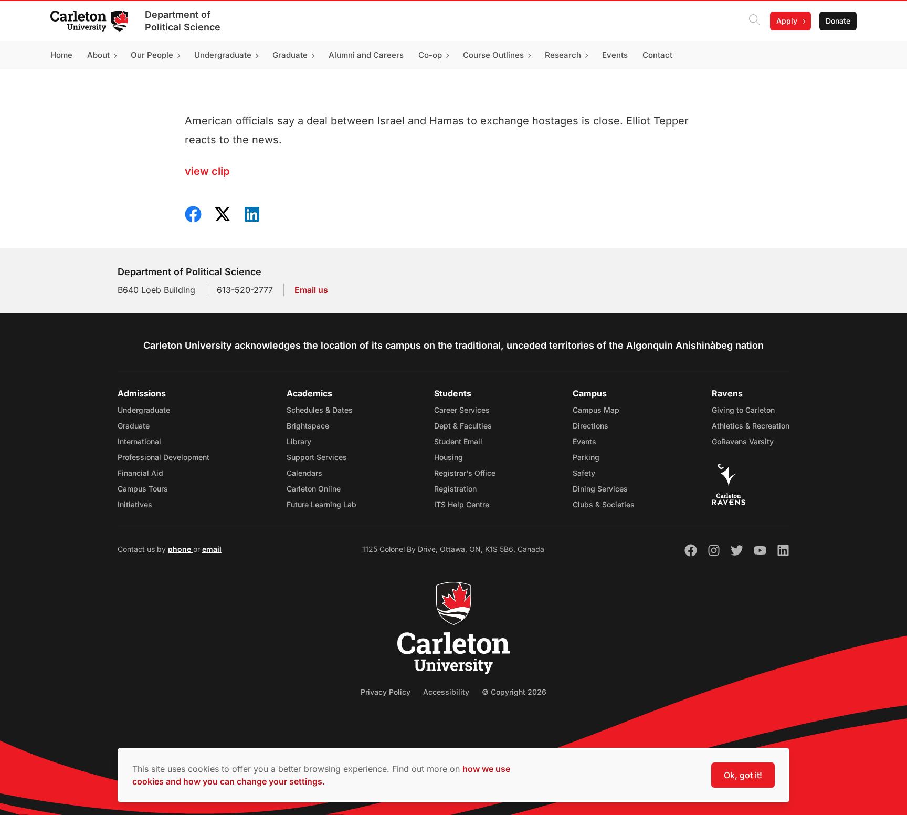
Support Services (317, 457)
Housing (448, 457)
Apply (786, 20)
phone (180, 549)
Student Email (458, 441)
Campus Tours (143, 488)
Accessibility (446, 691)
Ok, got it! (743, 775)
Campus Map (596, 409)
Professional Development (163, 457)
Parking (586, 457)
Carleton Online (314, 488)
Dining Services (600, 488)
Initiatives (135, 504)
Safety (584, 472)
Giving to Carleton (743, 409)
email (212, 549)
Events (584, 441)
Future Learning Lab (321, 504)
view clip (207, 171)
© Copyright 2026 (514, 691)
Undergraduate (144, 409)
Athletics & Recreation (750, 425)
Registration (455, 488)
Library (299, 441)
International (139, 441)
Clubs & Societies (604, 504)
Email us (311, 290)
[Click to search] (754, 21)
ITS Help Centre (461, 504)
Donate (838, 20)
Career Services (462, 409)
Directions (590, 425)
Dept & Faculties (463, 425)
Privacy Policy (385, 691)
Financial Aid (140, 472)
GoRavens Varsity (743, 441)
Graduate (134, 425)
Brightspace (308, 425)
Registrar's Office (464, 472)
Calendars (304, 472)
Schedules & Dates (320, 409)
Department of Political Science (182, 21)
